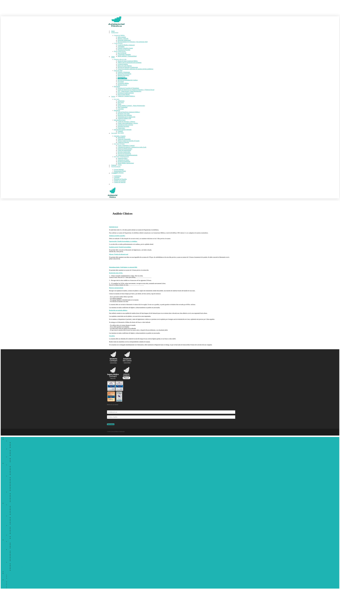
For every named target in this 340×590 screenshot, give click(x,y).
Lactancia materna (16, 469)
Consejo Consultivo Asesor (19, 453)
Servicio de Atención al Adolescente (21, 473)
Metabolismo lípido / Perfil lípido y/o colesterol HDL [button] (123, 267)
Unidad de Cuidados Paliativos (20, 501)
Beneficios (11, 516)
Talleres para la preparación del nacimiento (23, 468)
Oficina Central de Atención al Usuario (22, 546)
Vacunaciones (15, 482)
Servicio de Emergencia (18, 559)
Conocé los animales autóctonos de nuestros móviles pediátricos (29, 474)
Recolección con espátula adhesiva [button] (118, 310)
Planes (13, 509)
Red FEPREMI (15, 458)
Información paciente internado (16, 535)
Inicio (5, 437)
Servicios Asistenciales (17, 557)
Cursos (13, 570)
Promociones (15, 533)
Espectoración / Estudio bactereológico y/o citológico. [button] (123, 241)
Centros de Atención (17, 548)
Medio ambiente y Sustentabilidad (20, 461)
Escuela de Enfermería (17, 567)
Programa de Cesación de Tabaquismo (22, 493)
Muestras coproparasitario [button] (116, 288)
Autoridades (14, 452)
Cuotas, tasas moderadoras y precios (21, 528)
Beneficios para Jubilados (18, 520)
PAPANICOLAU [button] (113, 227)
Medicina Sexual (16, 490)
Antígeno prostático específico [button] (117, 235)
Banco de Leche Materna (18, 471)
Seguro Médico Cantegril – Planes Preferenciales (25, 511)
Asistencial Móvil (16, 564)
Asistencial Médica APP (18, 524)
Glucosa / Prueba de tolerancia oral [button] (118, 254)
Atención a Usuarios (13, 541)
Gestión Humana (12, 578)
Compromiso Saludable (17, 460)
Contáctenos (11, 581)
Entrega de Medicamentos (18, 554)
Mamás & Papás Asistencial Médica (21, 466)
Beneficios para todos (17, 519)
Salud (5, 463)
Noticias (6, 572)
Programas (11, 492)
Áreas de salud (12, 476)
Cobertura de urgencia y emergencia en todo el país (25, 552)
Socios (6, 503)
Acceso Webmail (12, 575)
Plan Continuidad (16, 512)
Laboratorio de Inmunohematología (21, 560)
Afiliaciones (14, 506)
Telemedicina (15, 543)
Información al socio (13, 525)
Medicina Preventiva (17, 481)
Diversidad (14, 487)
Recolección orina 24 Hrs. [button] (116, 273)
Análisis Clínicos (16, 484)
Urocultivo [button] (112, 336)
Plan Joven (14, 508)
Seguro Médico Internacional (19, 568)
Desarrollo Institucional (17, 445)
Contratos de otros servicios (19, 530)
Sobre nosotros (15, 442)
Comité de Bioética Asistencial (19, 450)
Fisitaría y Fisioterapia (17, 477)
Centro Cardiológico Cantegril (19, 551)
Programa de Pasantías (17, 455)
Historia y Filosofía (16, 444)
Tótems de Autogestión (17, 544)
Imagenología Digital (14, 576)
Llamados (10, 583)
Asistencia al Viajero (17, 565)
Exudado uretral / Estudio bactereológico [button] (120, 247)
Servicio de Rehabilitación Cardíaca (21, 485)
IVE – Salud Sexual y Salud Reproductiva (23, 497)
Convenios (14, 514)
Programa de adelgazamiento (19, 498)
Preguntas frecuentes (17, 532)
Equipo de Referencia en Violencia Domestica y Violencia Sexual (29, 495)
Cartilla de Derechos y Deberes (20, 527)
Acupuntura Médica (16, 489)
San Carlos (14, 538)
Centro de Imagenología (18, 556)
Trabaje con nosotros (13, 586)
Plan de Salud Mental (17, 500)
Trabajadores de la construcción (20, 522)
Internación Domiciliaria (18, 479)
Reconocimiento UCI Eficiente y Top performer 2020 (26, 447)
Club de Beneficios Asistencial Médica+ (22, 517)
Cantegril (13, 536)
